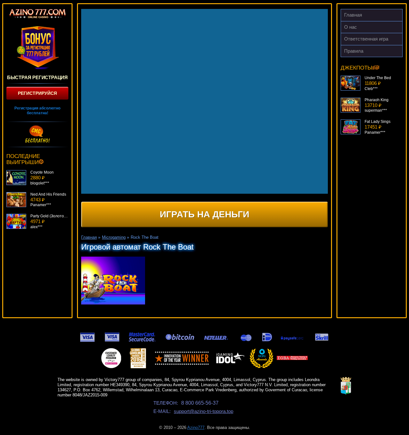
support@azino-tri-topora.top (203, 411)
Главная (353, 15)
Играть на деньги (204, 214)
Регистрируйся (37, 93)
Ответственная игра (366, 38)
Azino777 (195, 427)
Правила (353, 51)
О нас (350, 27)
